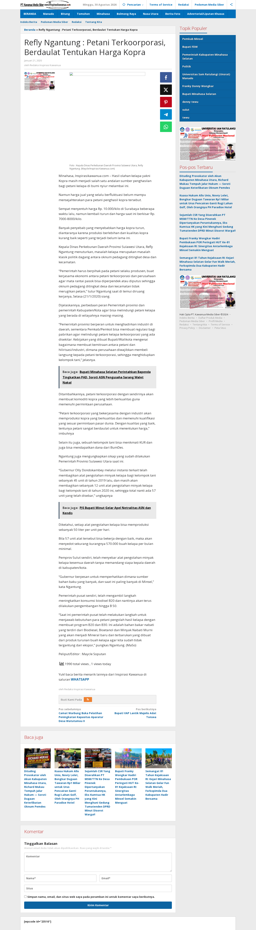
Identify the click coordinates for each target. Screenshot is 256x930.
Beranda (29, 29)
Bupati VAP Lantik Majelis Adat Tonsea (135, 713)
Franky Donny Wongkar (198, 86)
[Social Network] (231, 4)
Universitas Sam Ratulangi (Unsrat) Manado (206, 76)
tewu (185, 117)
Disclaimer (205, 327)
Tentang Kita (200, 324)
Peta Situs (220, 327)
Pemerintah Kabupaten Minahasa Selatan (205, 56)
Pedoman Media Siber (192, 321)
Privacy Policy (187, 327)
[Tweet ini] (166, 89)
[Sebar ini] (166, 77)
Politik (186, 66)
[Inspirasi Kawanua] (45, 4)
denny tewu (190, 102)
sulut (185, 109)
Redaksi (184, 324)
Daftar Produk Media (210, 317)
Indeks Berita (187, 317)
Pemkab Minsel (192, 39)
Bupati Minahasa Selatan (199, 94)
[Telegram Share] (166, 114)
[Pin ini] (166, 102)
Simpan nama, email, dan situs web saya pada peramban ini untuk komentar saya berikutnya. (91, 897)
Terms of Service (220, 324)
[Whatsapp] (166, 127)
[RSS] (88, 699)
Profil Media (215, 321)
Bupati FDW (190, 46)
